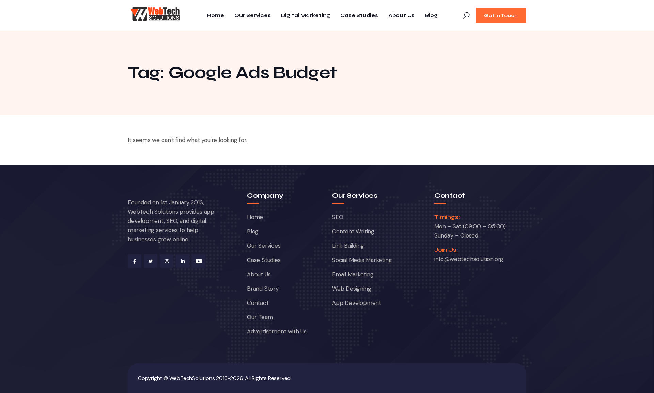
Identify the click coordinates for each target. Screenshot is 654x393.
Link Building (348, 245)
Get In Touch (501, 15)
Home (215, 15)
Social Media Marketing (362, 260)
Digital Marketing (305, 15)
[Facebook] (134, 261)
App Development (356, 303)
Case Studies (359, 15)
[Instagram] (166, 261)
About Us (401, 15)
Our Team (260, 317)
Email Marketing (353, 274)
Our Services (252, 15)
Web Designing (351, 288)
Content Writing (353, 231)
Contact (258, 303)
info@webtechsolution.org (468, 259)
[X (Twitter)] (150, 261)
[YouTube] (198, 261)
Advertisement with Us (277, 331)
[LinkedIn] (182, 261)
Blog (431, 15)
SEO (337, 217)
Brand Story (263, 288)
